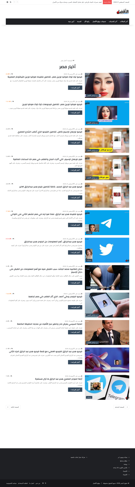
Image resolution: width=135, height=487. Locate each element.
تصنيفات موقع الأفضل (99, 21)
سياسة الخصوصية (11, 483)
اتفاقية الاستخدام (23, 483)
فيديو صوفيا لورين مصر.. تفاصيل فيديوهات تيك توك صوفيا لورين (52, 104)
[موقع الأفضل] (122, 11)
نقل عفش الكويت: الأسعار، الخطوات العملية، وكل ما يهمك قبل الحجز (81, 2)
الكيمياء (125, 471)
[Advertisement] (67, 41)
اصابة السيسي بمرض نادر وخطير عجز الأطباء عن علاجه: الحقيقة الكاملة (49, 324)
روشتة (125, 464)
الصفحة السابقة (119, 407)
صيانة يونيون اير (122, 457)
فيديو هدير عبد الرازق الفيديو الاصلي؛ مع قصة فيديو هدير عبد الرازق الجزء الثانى (45, 351)
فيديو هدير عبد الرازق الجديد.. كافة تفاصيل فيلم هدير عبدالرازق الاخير (50, 187)
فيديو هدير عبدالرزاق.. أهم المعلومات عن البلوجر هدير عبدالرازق (53, 242)
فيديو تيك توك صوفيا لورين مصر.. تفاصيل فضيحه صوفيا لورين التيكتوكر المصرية (45, 77)
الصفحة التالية (15, 407)
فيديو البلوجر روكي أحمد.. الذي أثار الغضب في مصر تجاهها (55, 296)
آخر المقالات (124, 21)
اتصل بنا (31, 483)
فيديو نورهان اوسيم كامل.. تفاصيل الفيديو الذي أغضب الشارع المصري (50, 132)
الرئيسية (70, 60)
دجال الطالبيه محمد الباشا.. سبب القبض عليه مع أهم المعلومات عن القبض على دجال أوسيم (45, 270)
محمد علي (78, 74)
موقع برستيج (123, 461)
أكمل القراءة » (75, 88)
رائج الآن (87, 21)
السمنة (79, 21)
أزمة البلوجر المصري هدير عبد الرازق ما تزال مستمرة (58, 379)
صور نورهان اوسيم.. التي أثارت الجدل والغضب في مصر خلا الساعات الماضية (47, 159)
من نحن (38, 483)
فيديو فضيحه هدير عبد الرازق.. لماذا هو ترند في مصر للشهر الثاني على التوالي (46, 214)
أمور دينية (71, 21)
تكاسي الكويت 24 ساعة (120, 467)
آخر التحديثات (113, 21)
